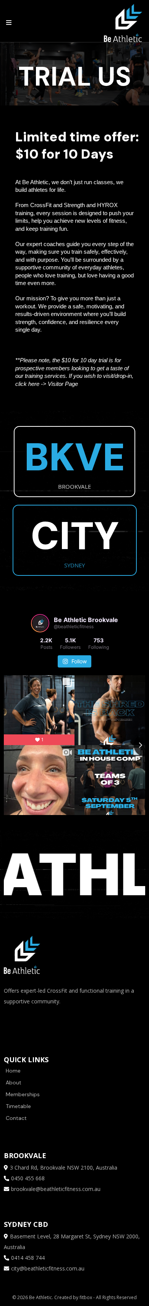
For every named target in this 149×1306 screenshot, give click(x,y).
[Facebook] (11, 1022)
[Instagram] (34, 1022)
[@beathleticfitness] (40, 623)
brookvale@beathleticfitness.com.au (55, 1189)
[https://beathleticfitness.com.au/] (123, 22)
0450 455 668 (28, 1178)
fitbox (86, 1297)
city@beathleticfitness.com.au (47, 1268)
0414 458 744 (28, 1257)
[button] (7, 23)
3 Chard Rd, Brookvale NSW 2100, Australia (63, 1167)
